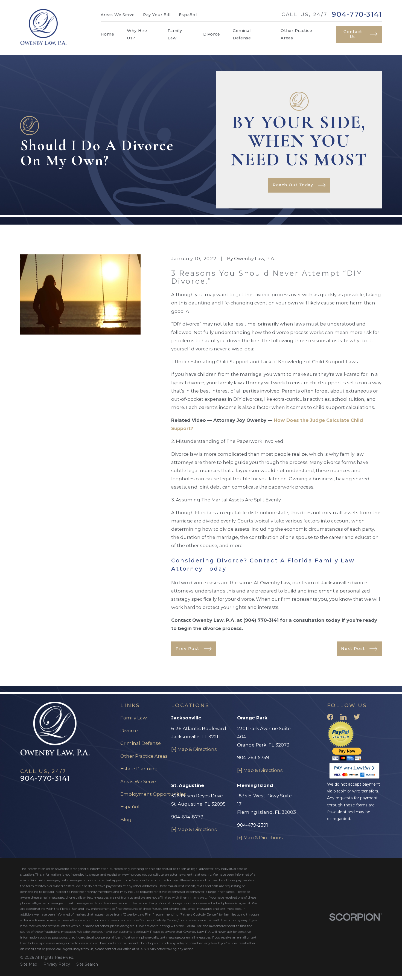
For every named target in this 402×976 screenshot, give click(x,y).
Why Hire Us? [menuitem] (137, 34)
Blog (126, 819)
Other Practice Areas (144, 756)
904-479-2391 (252, 825)
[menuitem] (28, 964)
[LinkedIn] (343, 717)
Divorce (129, 730)
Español (188, 14)
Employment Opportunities (153, 794)
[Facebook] (330, 717)
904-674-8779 (187, 817)
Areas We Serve (118, 14)
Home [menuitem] (107, 34)
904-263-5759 (253, 757)
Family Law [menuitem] (175, 34)
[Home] (43, 27)
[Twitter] (357, 717)
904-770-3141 (357, 14)
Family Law (133, 718)
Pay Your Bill (157, 14)
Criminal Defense (140, 743)
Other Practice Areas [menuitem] (296, 34)
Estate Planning (139, 768)
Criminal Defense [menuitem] (242, 34)
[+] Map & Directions (194, 749)
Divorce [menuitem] (211, 34)
